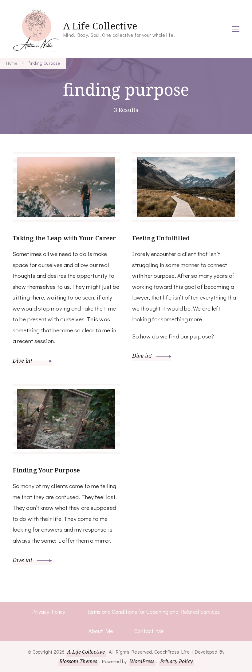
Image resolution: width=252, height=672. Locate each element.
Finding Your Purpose (46, 470)
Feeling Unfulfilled (161, 238)
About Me (101, 631)
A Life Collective (100, 26)
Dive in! (23, 360)
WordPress (142, 661)
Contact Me (148, 631)
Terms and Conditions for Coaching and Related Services (153, 611)
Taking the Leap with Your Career (64, 238)
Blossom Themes (78, 661)
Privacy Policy (48, 611)
